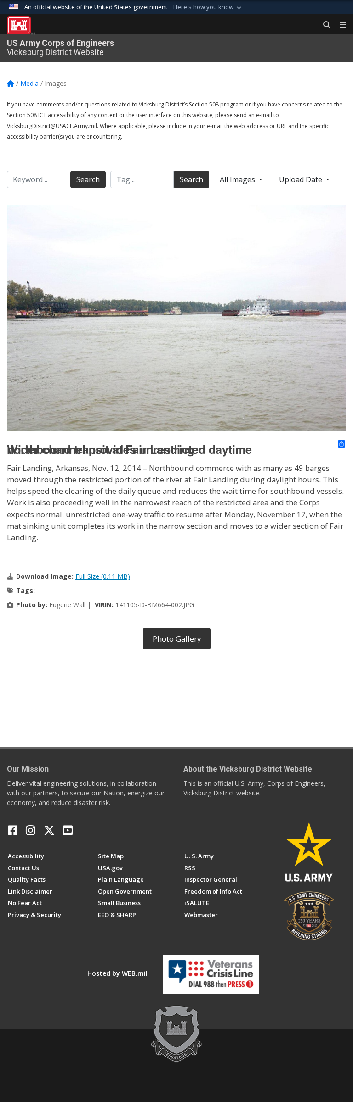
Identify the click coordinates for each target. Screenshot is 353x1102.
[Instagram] (30, 830)
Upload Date (301, 179)
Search (88, 179)
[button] (208, 7)
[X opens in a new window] (49, 830)
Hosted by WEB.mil (117, 973)
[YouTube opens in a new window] (68, 830)
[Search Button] (323, 25)
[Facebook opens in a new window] (12, 830)
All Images (238, 179)
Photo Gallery (177, 638)
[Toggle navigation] (339, 25)
